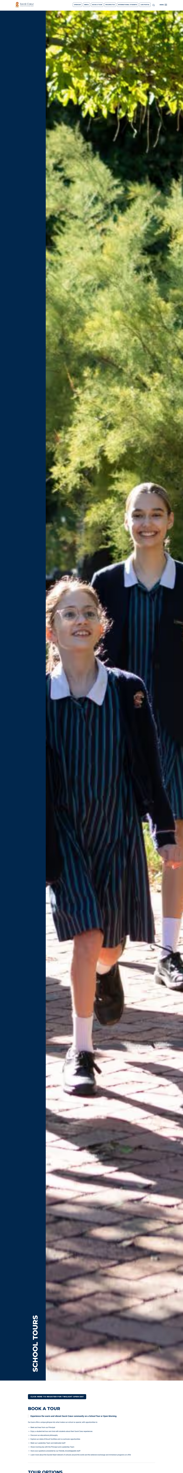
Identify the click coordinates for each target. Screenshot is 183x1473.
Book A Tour (97, 4)
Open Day (77, 4)
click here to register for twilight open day (57, 1397)
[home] (24, 4)
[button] (164, 5)
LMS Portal (145, 4)
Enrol (86, 4)
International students (127, 4)
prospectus (110, 4)
